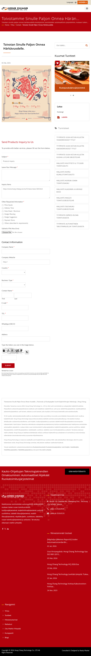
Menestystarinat (11, 620)
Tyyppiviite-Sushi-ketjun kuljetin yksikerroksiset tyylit (70, 139)
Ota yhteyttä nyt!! (77, 471)
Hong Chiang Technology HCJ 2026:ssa (63, 564)
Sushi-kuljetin (66, 447)
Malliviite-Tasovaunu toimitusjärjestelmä (65, 208)
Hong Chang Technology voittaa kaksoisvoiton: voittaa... (66, 585)
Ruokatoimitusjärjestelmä (53, 447)
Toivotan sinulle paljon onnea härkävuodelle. (38, 25)
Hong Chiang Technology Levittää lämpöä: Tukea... (68, 574)
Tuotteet (8, 615)
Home (7, 25)
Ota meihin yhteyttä (45, 450)
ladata (64, 117)
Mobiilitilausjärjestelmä (10, 450)
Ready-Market (84, 650)
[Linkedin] (8, 529)
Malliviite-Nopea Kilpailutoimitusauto (65, 173)
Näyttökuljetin (74, 447)
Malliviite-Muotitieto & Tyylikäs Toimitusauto (70, 165)
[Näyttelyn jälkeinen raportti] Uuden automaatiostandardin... (62, 540)
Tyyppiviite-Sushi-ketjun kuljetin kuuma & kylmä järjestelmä (70, 156)
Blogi (7, 637)
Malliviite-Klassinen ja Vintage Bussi (69, 191)
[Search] (86, 45)
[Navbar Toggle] (87, 8)
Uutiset (18, 25)
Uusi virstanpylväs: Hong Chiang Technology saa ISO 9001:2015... (67, 553)
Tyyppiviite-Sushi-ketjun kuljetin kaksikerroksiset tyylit (70, 147)
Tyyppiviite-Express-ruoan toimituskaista (67, 217)
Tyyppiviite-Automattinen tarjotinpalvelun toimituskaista (70, 225)
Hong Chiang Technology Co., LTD (26, 650)
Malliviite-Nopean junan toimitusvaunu (66, 182)
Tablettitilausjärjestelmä (25, 450)
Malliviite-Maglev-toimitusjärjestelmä (65, 199)
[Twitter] (5, 529)
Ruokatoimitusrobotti (39, 447)
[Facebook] (2, 529)
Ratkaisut (8, 624)
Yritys (12, 25)
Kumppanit (9, 633)
